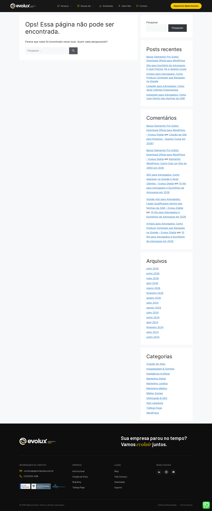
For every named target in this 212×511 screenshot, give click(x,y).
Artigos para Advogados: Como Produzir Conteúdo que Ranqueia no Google (165, 78)
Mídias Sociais (154, 393)
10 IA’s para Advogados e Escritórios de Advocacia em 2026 (166, 188)
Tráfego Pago (154, 408)
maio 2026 (152, 278)
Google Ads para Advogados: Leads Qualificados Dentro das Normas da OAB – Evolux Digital (164, 203)
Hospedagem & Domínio (160, 368)
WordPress (152, 412)
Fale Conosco (120, 476)
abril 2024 (152, 322)
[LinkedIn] (159, 472)
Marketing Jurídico (157, 383)
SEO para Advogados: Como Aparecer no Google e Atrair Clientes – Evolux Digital (162, 179)
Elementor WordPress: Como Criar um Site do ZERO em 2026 (166, 163)
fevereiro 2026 (154, 293)
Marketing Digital (156, 378)
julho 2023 (152, 332)
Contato (143, 6)
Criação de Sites (155, 364)
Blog (116, 471)
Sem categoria (154, 403)
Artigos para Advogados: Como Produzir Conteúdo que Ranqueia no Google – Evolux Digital (165, 228)
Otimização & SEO (156, 398)
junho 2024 (153, 317)
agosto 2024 (153, 307)
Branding (76, 482)
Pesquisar (152, 22)
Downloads (108, 6)
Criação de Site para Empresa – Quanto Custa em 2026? (166, 139)
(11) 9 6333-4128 (31, 476)
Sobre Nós (126, 6)
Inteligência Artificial (158, 373)
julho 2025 (152, 302)
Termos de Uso (186, 505)
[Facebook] (173, 472)
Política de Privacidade (167, 505)
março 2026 (153, 288)
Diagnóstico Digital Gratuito (186, 6)
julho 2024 (152, 312)
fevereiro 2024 (154, 327)
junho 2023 (153, 337)
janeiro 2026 (153, 298)
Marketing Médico (156, 388)
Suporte (118, 487)
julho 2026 (152, 268)
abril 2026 (152, 283)
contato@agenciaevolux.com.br (39, 471)
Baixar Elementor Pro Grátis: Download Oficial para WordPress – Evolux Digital (165, 130)
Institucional (78, 471)
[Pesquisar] (73, 50)
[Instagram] (166, 472)
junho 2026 (153, 273)
